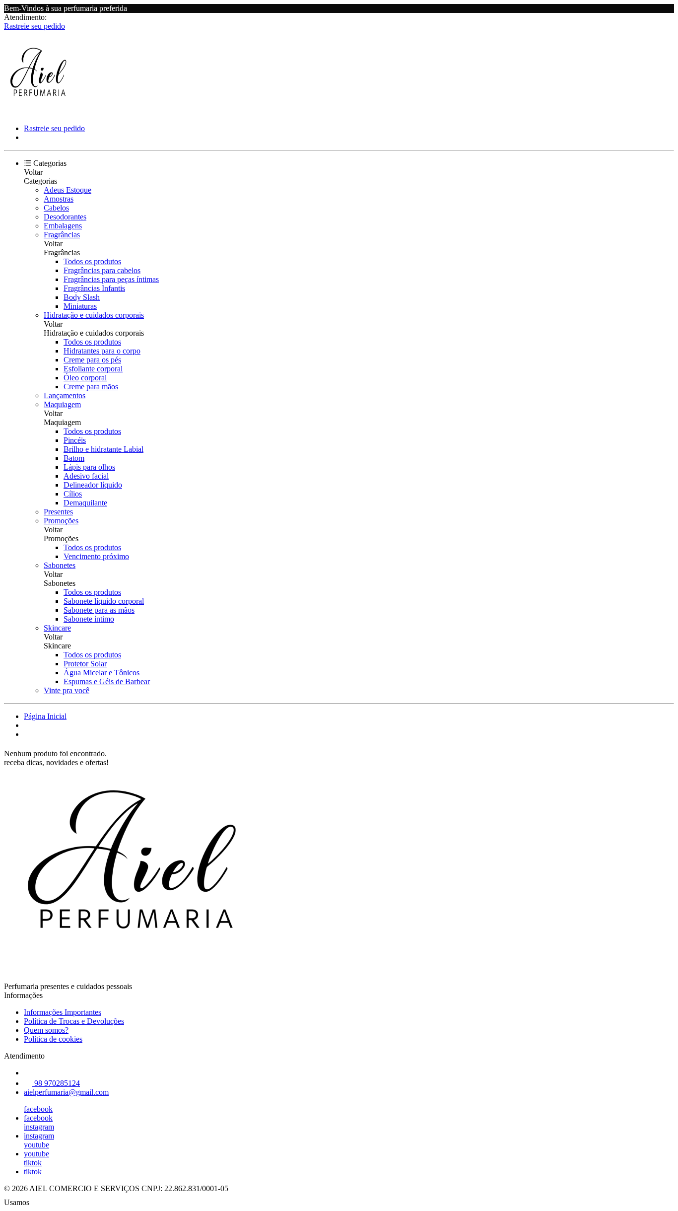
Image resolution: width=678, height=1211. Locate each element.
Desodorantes (65, 217)
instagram (39, 1127)
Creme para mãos (91, 386)
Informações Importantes (62, 1012)
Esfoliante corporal (93, 368)
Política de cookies (53, 1039)
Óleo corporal (85, 377)
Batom (74, 458)
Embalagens (63, 225)
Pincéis (75, 440)
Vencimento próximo (96, 556)
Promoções (61, 520)
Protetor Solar (85, 663)
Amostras (58, 199)
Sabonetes (59, 565)
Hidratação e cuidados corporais (94, 315)
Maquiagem (62, 404)
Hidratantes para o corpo (102, 351)
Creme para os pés (92, 360)
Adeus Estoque (67, 190)
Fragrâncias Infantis (94, 288)
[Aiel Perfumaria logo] (41, 111)
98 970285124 (56, 1083)
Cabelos (56, 208)
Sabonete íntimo (89, 619)
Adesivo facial (86, 476)
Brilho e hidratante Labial (103, 449)
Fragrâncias (62, 234)
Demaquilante (85, 503)
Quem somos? (46, 1030)
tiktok (33, 1162)
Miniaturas (80, 306)
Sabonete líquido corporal (104, 601)
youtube (36, 1144)
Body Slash (82, 297)
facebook (38, 1109)
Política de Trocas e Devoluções (74, 1021)
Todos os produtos (92, 261)
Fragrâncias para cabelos (102, 270)
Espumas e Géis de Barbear (107, 681)
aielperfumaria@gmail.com (66, 1092)
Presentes (58, 511)
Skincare (57, 628)
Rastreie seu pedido (34, 26)
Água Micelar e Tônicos (101, 672)
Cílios (73, 494)
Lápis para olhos (89, 467)
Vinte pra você (66, 690)
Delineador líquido (93, 485)
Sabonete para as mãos (99, 610)
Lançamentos (64, 395)
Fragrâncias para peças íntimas (111, 279)
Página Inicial (45, 716)
